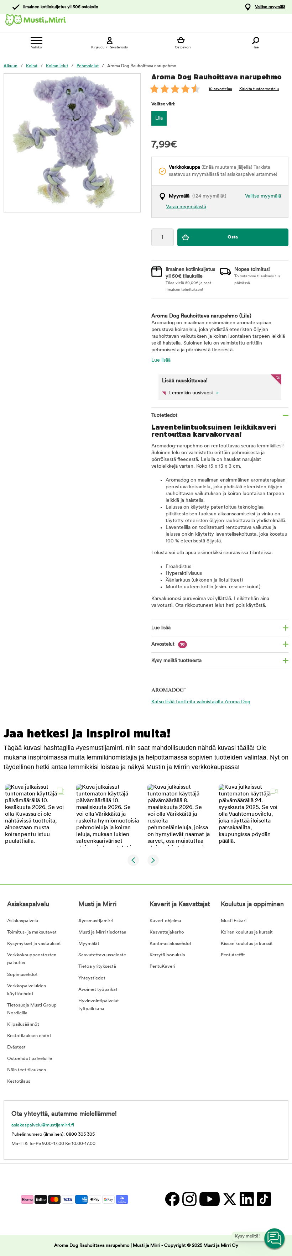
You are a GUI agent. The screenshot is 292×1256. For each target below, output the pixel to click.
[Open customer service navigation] (275, 1239)
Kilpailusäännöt (23, 1024)
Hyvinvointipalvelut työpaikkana (98, 1005)
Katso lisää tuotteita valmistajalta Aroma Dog (200, 702)
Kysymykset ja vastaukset (34, 943)
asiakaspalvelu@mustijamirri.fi (42, 1125)
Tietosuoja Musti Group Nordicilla (32, 1009)
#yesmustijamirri (95, 921)
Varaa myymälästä (186, 207)
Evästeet (16, 1047)
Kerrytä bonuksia (167, 955)
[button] (36, 815)
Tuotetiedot (164, 415)
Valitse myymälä (270, 7)
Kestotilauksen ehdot (29, 1036)
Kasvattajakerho (167, 932)
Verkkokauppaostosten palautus (31, 959)
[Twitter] (229, 1199)
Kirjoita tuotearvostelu (259, 89)
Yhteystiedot (91, 978)
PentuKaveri (162, 966)
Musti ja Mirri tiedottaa (102, 932)
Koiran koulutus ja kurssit (247, 932)
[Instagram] (189, 1199)
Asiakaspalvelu (22, 921)
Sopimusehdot (22, 974)
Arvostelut (168, 644)
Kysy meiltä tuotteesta (176, 660)
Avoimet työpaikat (98, 989)
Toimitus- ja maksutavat (32, 932)
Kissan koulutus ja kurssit (247, 943)
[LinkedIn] (246, 1199)
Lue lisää (161, 360)
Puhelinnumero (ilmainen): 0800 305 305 (53, 1134)
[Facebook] (172, 1199)
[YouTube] (209, 1199)
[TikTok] (263, 1199)
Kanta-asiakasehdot (171, 943)
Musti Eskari (233, 921)
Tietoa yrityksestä (97, 966)
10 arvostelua (220, 89)
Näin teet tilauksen (26, 1070)
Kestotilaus (18, 1081)
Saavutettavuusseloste (102, 955)
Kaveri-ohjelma (165, 921)
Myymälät (88, 943)
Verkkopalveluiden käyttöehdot (26, 990)
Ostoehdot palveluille (29, 1058)
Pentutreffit (233, 955)
